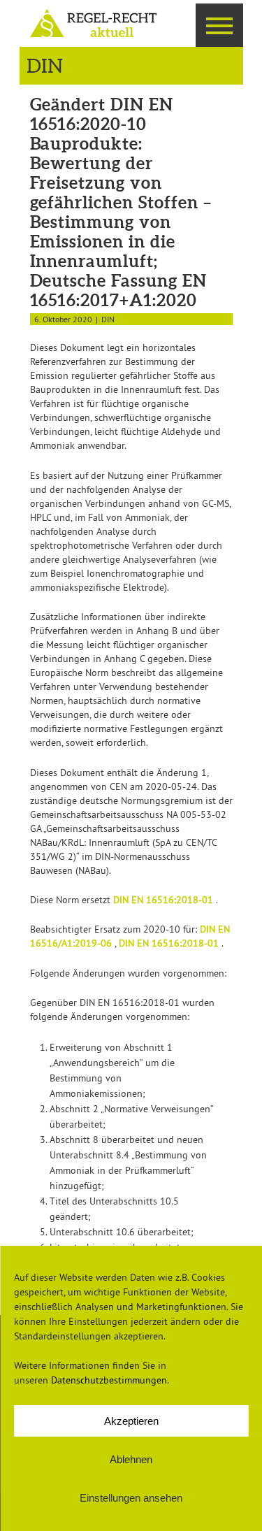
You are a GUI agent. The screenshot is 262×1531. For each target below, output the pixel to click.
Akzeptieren (131, 1421)
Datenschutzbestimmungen (109, 1380)
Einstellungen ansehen (131, 1498)
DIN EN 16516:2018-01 (164, 899)
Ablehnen (131, 1459)
